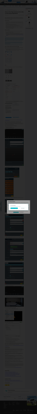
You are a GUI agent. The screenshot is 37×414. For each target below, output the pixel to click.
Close (27, 204)
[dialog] (18, 207)
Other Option (22, 208)
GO (14, 208)
